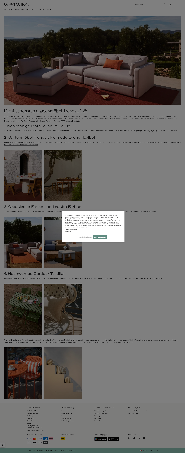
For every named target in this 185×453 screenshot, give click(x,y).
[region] (93, 226)
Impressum (68, 231)
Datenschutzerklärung (71, 229)
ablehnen (98, 225)
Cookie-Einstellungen (85, 237)
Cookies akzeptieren (100, 237)
